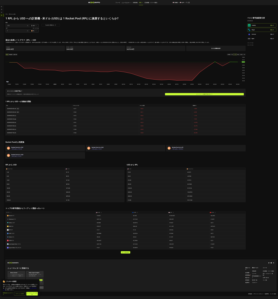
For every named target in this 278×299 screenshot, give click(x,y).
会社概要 (247, 272)
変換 (7, 14)
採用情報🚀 (248, 275)
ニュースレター (126, 2)
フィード (118, 2)
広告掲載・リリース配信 (151, 2)
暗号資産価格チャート (256, 276)
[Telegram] (273, 263)
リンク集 (265, 280)
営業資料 (254, 271)
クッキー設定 (273, 294)
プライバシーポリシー (258, 294)
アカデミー (254, 282)
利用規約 (247, 280)
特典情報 (135, 2)
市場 (140, 2)
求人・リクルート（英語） (268, 274)
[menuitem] (2, 6)
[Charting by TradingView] (7, 81)
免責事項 (247, 282)
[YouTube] (271, 263)
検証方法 (247, 277)
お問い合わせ (266, 277)
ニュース (254, 273)
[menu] (2, 11)
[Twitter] (269, 263)
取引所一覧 (254, 280)
